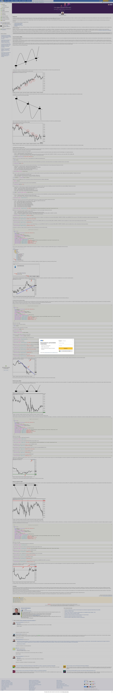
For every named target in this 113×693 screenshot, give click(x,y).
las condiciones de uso (54, 352)
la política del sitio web (47, 352)
